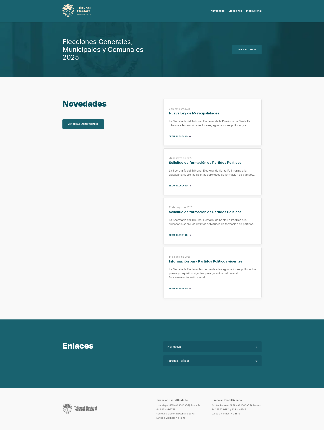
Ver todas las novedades (83, 124)
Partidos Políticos (178, 360)
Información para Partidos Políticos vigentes (205, 261)
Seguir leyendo (178, 136)
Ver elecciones (247, 49)
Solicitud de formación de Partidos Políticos (205, 163)
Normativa (174, 346)
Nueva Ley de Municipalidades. (194, 113)
